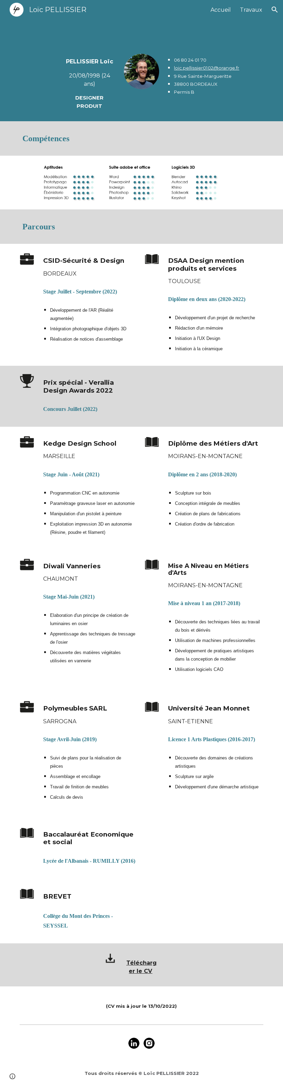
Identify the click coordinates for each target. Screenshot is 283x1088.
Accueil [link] (221, 10)
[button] (274, 9)
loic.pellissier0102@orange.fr (206, 68)
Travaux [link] (251, 10)
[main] (89, 83)
